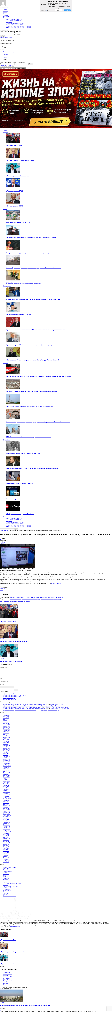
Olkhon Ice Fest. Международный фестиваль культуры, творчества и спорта (31, 237)
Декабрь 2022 (6, 761)
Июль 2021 (6, 785)
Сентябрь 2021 (7, 782)
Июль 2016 (6, 862)
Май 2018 (5, 837)
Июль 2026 (6, 716)
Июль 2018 (6, 834)
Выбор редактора (7, 871)
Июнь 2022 (6, 770)
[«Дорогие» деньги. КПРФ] (13, 203)
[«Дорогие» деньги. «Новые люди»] (13, 172)
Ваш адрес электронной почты (22, 41)
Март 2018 (6, 840)
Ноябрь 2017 (6, 845)
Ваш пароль (17, 34)
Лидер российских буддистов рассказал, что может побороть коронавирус (30, 253)
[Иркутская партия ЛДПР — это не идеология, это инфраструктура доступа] (13, 342)
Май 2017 (5, 853)
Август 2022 (6, 767)
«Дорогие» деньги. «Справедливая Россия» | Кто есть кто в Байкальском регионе (24, 704)
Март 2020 (6, 807)
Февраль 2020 (6, 808)
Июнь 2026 (6, 718)
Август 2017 (6, 849)
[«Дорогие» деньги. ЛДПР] (13, 188)
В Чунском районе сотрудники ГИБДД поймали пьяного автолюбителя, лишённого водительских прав (37, 597)
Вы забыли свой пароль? (6, 37)
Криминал (5, 15)
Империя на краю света (14, 499)
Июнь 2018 (6, 836)
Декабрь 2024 (6, 738)
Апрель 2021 (6, 789)
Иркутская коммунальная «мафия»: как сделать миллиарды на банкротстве (31, 391)
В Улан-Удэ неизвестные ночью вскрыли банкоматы (23, 283)
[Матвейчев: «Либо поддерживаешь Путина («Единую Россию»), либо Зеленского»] (13, 296)
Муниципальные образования (14, 19)
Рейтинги (5, 893)
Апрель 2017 (6, 855)
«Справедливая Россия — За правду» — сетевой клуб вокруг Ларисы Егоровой (32, 360)
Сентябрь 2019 (7, 815)
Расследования (7, 13)
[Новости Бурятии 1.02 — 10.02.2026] (13, 219)
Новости (5, 11)
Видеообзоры (6, 16)
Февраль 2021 (6, 792)
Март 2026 (6, 722)
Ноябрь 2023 (6, 749)
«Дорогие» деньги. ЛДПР (14, 191)
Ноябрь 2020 (6, 796)
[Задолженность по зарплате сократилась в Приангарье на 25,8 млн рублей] (11, 1001)
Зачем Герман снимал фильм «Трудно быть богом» (23, 453)
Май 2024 (5, 744)
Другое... (6, 978)
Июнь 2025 (6, 733)
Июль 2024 (6, 741)
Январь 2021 (6, 793)
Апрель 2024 (6, 745)
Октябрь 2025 (6, 729)
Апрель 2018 (6, 838)
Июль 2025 (6, 731)
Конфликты (6, 878)
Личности (5, 882)
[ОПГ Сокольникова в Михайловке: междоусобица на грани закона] (13, 434)
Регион (5, 12)
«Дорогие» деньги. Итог (14, 145)
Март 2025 (6, 735)
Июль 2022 (6, 768)
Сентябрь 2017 (7, 848)
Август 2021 (6, 783)
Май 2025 (5, 734)
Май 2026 (5, 719)
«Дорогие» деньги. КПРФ (14, 206)
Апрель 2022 (6, 772)
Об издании (6, 54)
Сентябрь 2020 (7, 798)
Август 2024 (6, 740)
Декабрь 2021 (6, 778)
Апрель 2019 (6, 822)
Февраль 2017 (6, 857)
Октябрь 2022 (6, 764)
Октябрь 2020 (6, 797)
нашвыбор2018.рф (55, 583)
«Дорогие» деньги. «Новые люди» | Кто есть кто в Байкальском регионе (22, 707)
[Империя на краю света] (13, 495)
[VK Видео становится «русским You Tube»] (13, 511)
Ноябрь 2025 (6, 727)
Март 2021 (6, 790)
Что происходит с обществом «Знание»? (19, 314)
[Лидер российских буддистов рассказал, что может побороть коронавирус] (13, 249)
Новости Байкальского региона (11, 886)
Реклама (5, 57)
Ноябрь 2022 (6, 763)
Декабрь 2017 (6, 844)
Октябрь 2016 (6, 860)
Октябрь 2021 (6, 781)
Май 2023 (5, 755)
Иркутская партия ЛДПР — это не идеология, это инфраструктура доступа (31, 345)
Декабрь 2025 (6, 726)
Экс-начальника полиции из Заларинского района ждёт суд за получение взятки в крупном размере (35, 599)
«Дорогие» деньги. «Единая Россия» (50, 706)
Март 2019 (6, 823)
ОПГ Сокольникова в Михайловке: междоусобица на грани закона (28, 437)
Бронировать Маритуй (9, 698)
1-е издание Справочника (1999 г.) (15, 24)
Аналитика (6, 868)
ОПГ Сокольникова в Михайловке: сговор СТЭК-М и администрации (29, 406)
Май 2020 (5, 804)
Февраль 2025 (6, 737)
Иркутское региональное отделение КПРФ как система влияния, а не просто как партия (35, 330)
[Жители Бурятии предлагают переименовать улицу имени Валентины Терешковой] (13, 265)
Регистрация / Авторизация (10, 51)
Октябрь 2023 (6, 750)
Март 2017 (6, 856)
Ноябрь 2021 (6, 779)
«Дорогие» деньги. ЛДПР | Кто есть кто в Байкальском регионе (19, 710)
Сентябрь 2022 (7, 766)
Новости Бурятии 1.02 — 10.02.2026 (18, 222)
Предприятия (6, 889)
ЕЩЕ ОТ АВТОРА (25, 602)
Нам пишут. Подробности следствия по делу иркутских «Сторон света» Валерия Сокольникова (38, 422)
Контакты (5, 55)
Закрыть (58, 10)
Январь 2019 (6, 826)
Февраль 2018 (6, 841)
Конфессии (9, 22)
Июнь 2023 (6, 753)
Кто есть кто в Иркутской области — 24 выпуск (18, 26)
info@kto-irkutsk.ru (15, 926)
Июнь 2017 (6, 852)
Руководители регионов (9, 896)
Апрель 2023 (6, 756)
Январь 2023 (6, 760)
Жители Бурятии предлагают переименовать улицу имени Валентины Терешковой (33, 268)
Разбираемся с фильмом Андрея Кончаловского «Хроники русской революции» (32, 468)
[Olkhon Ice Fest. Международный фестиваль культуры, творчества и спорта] (13, 234)
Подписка (67, 10)
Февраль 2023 (6, 759)
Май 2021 (5, 788)
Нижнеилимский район (15, 20)
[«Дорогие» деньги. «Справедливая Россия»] (13, 157)
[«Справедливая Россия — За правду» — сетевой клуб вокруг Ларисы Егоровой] (13, 357)
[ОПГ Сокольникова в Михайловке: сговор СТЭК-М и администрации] (13, 403)
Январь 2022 (6, 777)
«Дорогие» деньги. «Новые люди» (17, 176)
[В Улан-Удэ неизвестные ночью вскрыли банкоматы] (13, 280)
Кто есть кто (6, 880)
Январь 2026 (6, 724)
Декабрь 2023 (6, 748)
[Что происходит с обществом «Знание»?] (13, 311)
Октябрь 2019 (6, 814)
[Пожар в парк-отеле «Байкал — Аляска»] (13, 480)
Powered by (43, 10)
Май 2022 (5, 771)
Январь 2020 (6, 809)
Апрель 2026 (6, 720)
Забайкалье (6, 874)
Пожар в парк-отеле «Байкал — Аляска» (19, 483)
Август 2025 (6, 730)
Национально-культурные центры (15, 23)
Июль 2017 (6, 851)
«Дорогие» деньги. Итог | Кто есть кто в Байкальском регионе (19, 706)
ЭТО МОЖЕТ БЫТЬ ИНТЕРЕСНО (10, 602)
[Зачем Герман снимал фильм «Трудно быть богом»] (13, 450)
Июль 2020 (6, 801)
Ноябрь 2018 (6, 829)
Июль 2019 (6, 818)
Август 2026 (6, 715)
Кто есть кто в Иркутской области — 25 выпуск (18, 27)
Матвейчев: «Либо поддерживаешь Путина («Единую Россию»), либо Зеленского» (33, 299)
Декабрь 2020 (6, 794)
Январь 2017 (6, 859)
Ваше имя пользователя (20, 33)
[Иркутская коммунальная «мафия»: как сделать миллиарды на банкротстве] (13, 388)
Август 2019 (6, 816)
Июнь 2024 (6, 742)
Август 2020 (6, 800)
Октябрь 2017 (6, 846)
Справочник (6, 18)
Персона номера (7, 887)
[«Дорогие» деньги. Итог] (13, 142)
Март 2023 (6, 757)
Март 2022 (6, 774)
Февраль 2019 (6, 825)
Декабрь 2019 (6, 811)
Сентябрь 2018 (7, 831)
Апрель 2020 (6, 805)
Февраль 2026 (6, 723)
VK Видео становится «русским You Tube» (20, 514)
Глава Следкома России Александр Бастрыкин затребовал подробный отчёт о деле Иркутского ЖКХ (40, 376)
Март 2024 (6, 746)
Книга (4, 875)
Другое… (5, 872)
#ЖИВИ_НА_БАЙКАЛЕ (9, 867)
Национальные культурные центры (12, 883)
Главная (5, 9)
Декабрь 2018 (6, 827)
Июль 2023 (6, 752)
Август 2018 (6, 833)
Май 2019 (5, 820)
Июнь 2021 (6, 786)
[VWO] (47, 10)
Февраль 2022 (6, 775)
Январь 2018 (6, 842)
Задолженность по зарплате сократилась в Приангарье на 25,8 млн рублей (25, 1005)
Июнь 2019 (6, 819)
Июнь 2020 (6, 803)
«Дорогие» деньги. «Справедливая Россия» (20, 160)
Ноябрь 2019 (6, 812)
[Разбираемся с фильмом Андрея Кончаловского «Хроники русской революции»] (13, 465)
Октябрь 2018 (6, 830)
